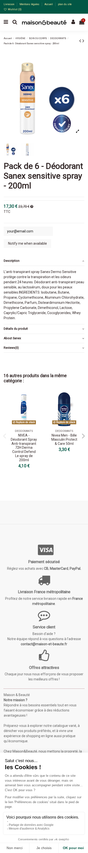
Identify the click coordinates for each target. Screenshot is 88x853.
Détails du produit (16, 328)
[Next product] (83, 41)
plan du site (65, 4)
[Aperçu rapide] (37, 408)
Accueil (49, 4)
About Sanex (12, 338)
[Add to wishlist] (37, 399)
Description (12, 260)
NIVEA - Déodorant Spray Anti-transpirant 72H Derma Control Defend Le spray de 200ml (24, 447)
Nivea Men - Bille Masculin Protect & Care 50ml (64, 439)
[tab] (44, 261)
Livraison (9, 4)
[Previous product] (80, 41)
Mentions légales (30, 4)
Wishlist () (14, 9)
